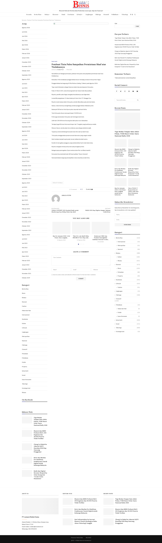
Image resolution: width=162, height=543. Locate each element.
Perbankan (129, 272)
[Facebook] (130, 15)
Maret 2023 (25, 204)
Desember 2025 (26, 62)
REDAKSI (88, 537)
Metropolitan (129, 245)
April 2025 (25, 96)
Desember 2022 (26, 217)
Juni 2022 (24, 243)
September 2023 (26, 178)
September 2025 (26, 75)
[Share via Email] (92, 189)
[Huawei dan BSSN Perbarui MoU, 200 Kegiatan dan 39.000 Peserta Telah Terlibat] (121, 143)
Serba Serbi (54, 61)
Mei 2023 (24, 196)
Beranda (28, 14)
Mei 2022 (24, 247)
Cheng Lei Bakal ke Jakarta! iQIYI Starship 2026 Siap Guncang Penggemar (134, 152)
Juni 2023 (24, 191)
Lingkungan (89, 14)
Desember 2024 (26, 114)
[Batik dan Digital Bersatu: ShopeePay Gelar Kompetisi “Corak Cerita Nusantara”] (134, 163)
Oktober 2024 (26, 122)
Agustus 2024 (26, 131)
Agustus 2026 (26, 27)
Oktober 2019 (26, 278)
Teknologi (125, 14)
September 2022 (26, 230)
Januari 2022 (25, 265)
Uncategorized (128, 331)
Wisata (129, 260)
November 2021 (26, 273)
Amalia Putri (60, 69)
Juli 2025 (24, 83)
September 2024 (26, 127)
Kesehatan (71, 14)
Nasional (129, 249)
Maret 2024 (25, 152)
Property (129, 276)
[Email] (137, 91)
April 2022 (25, 252)
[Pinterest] (129, 91)
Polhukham (114, 14)
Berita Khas (37, 14)
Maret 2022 (25, 256)
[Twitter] (121, 91)
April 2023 (25, 200)
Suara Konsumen (129, 316)
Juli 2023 (24, 187)
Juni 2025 (24, 88)
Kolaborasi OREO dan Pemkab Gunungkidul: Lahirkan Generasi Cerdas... (100, 237)
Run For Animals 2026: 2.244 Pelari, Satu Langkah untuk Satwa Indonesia (120, 191)
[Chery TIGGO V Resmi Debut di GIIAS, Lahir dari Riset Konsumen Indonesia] (134, 182)
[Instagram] (132, 15)
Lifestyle (79, 14)
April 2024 (25, 148)
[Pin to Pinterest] (90, 189)
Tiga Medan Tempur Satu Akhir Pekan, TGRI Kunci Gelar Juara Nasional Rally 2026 (127, 134)
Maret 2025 (25, 101)
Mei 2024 (24, 144)
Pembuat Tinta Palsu (58, 182)
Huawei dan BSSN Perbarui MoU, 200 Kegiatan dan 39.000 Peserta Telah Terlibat (120, 152)
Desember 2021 (26, 269)
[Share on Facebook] (86, 189)
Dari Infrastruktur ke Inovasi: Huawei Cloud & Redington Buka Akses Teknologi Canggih (86, 521)
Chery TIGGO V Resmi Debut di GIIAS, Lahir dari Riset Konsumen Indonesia (133, 191)
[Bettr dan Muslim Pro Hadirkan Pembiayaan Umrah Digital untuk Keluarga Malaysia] (121, 163)
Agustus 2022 (26, 234)
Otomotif (106, 14)
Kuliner (129, 257)
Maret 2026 (25, 49)
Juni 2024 (24, 139)
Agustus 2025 (26, 79)
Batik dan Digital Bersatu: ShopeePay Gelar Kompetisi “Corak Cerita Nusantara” (133, 172)
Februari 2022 (26, 260)
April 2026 (25, 45)
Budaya (47, 14)
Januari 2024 (25, 161)
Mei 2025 (24, 92)
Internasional (129, 241)
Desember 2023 (26, 165)
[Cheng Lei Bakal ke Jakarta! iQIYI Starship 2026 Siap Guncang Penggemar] (134, 143)
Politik (129, 312)
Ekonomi (55, 14)
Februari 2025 (26, 105)
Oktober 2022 (26, 226)
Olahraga (98, 14)
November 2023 (26, 170)
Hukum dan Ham (129, 308)
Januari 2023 (25, 213)
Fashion (129, 287)
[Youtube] (133, 91)
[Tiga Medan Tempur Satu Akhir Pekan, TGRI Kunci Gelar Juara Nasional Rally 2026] (127, 121)
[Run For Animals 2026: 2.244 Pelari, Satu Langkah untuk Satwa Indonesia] (61, 228)
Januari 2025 (25, 109)
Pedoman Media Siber (77, 537)
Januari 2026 (25, 58)
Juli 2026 (24, 32)
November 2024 (26, 118)
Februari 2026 (26, 53)
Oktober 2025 (26, 70)
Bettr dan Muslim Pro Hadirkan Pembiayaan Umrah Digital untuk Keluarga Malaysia (121, 172)
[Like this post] (83, 189)
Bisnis (129, 268)
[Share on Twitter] (88, 189)
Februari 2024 (26, 157)
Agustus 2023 (26, 183)
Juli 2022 (24, 239)
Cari (116, 23)
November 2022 (26, 221)
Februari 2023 (26, 209)
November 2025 (26, 66)
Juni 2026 (24, 36)
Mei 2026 (24, 40)
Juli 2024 (24, 135)
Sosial (63, 14)
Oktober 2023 (26, 174)
